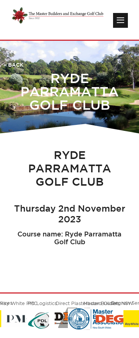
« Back (13, 65)
